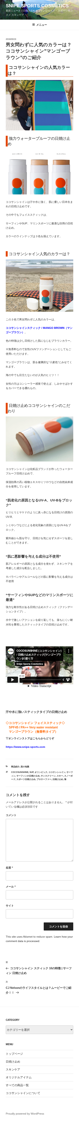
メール (11, 886)
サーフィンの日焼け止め (28, 776)
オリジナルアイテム (19, 1077)
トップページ (14, 1053)
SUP (32, 772)
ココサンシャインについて (23, 1093)
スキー (60, 776)
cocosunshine (19, 772)
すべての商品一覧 (17, 1085)
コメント (11, 815)
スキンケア (13, 1069)
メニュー (41, 24)
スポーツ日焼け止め (25, 779)
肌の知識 (25, 766)
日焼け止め (58, 779)
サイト (10, 905)
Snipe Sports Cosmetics (37, 5)
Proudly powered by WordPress (25, 1113)
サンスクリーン (48, 776)
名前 (9, 867)
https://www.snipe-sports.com (25, 746)
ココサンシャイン (57, 772)
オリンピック (41, 772)
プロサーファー (44, 779)
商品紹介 (15, 766)
